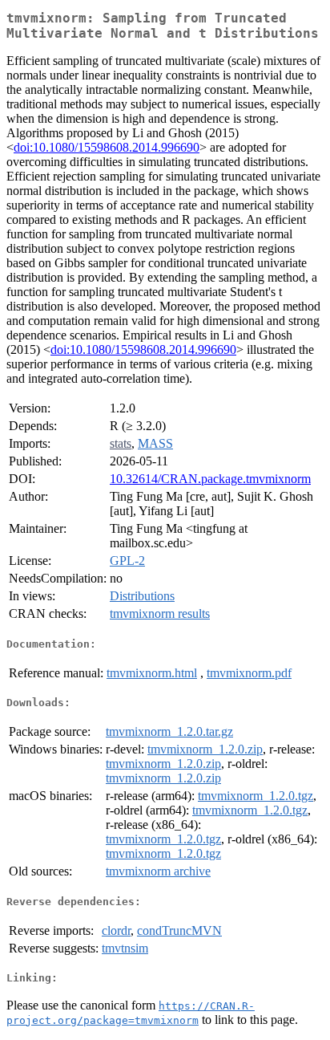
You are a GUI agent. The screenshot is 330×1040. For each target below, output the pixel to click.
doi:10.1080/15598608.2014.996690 (106, 147)
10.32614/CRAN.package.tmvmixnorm (210, 478)
